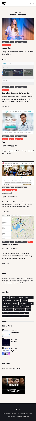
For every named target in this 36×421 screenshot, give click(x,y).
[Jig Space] (6, 351)
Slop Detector (15, 333)
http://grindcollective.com (10, 248)
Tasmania (5, 316)
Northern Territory (7, 309)
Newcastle (26, 306)
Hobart (30, 303)
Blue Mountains (7, 300)
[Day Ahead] (6, 342)
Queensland (6, 313)
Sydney (25, 313)
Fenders (14, 52)
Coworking (6, 190)
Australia (5, 42)
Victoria (13, 316)
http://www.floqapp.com (9, 146)
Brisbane (16, 300)
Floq (3, 142)
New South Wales (16, 306)
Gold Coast (23, 303)
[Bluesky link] (16, 409)
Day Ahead (14, 342)
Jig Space (14, 351)
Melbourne (6, 306)
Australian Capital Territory (25, 297)
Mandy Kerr (6, 48)
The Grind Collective (10, 244)
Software (5, 90)
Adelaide (5, 297)
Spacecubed (7, 193)
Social (11, 139)
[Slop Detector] (6, 333)
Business (5, 139)
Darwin (15, 303)
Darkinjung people (24, 416)
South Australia (16, 313)
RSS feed (16, 368)
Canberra (24, 300)
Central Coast (6, 303)
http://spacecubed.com (9, 197)
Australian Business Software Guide (16, 93)
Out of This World (19, 309)
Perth (12, 42)
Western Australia (21, 42)
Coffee (30, 241)
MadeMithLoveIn (15, 413)
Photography (7, 45)
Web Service (18, 139)
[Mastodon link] (19, 409)
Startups (13, 190)
